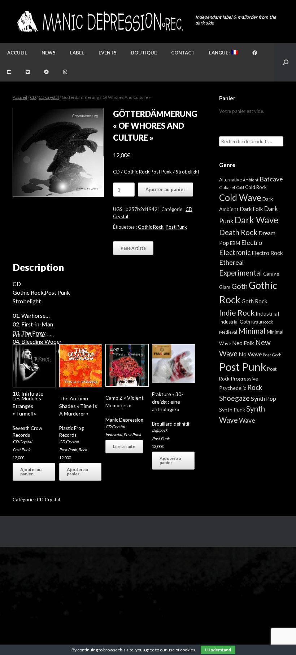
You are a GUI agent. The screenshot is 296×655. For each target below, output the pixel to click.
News (49, 53)
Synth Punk (232, 409)
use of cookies (181, 649)
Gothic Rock (151, 227)
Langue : (220, 53)
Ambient (250, 179)
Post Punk (176, 227)
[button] (285, 62)
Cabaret (227, 187)
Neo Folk (243, 343)
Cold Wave (240, 197)
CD (33, 97)
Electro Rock (267, 252)
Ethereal (231, 262)
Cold (240, 187)
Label (77, 53)
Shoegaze (234, 398)
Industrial (113, 434)
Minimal (252, 330)
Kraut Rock (262, 322)
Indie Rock (236, 312)
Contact (183, 53)
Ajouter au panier (165, 189)
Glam (224, 287)
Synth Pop (263, 398)
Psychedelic (232, 388)
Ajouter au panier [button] (31, 471)
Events (108, 53)
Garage (271, 274)
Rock (82, 449)
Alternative (230, 180)
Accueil (17, 53)
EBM (235, 243)
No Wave (250, 354)
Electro (251, 242)
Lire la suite (124, 446)
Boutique (144, 53)
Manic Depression (124, 420)
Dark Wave (256, 220)
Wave (247, 420)
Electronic (235, 252)
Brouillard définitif (171, 424)
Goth (239, 286)
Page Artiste (133, 248)
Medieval (228, 332)
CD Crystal (49, 97)
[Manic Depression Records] (99, 21)
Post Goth (272, 354)
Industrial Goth (234, 322)
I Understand (218, 649)
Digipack (159, 430)
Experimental (240, 272)
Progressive (244, 378)
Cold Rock (256, 187)
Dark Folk (251, 209)
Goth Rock (254, 301)
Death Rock (238, 232)
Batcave (271, 179)
